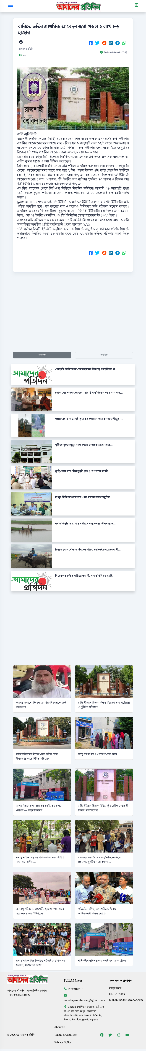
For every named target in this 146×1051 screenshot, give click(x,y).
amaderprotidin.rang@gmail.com (84, 1000)
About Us (59, 1027)
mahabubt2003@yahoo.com (126, 1000)
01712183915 (75, 989)
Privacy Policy (63, 1042)
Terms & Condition (65, 1035)
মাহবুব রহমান (115, 988)
